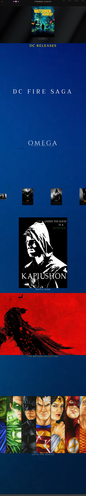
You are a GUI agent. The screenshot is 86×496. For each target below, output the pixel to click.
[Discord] (14, 1)
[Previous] (4, 25)
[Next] (81, 25)
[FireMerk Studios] (16, 1)
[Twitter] (18, 1)
